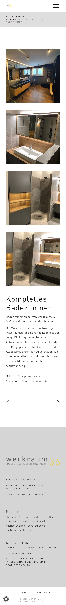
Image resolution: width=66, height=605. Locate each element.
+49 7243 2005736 (31, 480)
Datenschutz (24, 592)
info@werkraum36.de (32, 494)
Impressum (43, 592)
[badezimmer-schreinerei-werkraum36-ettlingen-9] (33, 137)
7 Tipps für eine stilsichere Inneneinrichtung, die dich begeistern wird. (26, 562)
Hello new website (19, 553)
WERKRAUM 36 (37, 599)
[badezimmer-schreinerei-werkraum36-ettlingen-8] (33, 76)
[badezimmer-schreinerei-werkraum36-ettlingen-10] (33, 198)
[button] (6, 599)
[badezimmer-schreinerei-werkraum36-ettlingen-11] (33, 259)
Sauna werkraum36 (35, 381)
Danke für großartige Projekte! (31, 548)
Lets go (27, 530)
